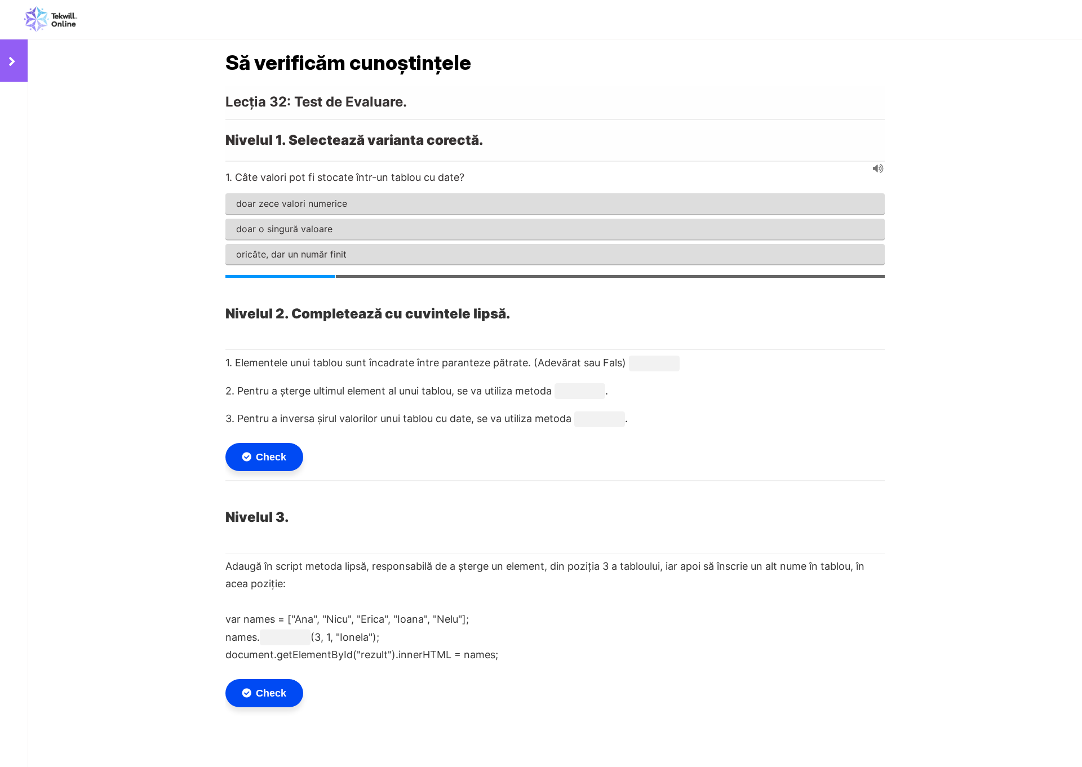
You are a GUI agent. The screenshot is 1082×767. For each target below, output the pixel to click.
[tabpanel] (555, 401)
